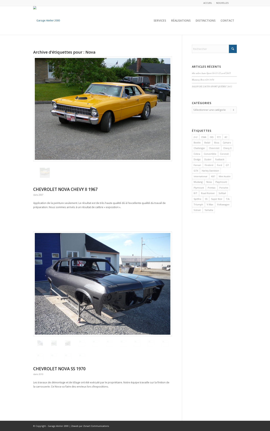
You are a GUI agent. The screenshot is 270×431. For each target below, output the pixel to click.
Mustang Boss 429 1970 (203, 79)
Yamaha (209, 209)
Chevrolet (214, 148)
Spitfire (197, 198)
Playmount (221, 181)
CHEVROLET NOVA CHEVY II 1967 (65, 189)
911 (219, 136)
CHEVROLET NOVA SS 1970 (59, 368)
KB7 (213, 176)
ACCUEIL (207, 2)
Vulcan (197, 209)
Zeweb (74, 425)
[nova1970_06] (40, 357)
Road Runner (208, 193)
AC (226, 136)
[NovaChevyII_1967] (102, 108)
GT (227, 165)
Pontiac (212, 187)
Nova (209, 181)
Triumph (198, 204)
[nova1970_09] (82, 357)
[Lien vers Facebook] (234, 3)
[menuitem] (207, 3)
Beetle (197, 142)
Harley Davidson (210, 170)
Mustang (198, 181)
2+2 (195, 136)
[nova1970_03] (137, 343)
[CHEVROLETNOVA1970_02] (68, 343)
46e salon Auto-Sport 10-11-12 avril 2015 (211, 73)
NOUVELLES (222, 2)
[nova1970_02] (123, 343)
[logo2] (46, 20)
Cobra (197, 153)
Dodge (197, 159)
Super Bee (216, 198)
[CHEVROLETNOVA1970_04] (102, 283)
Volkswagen (223, 204)
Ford (219, 165)
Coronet (224, 153)
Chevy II (227, 148)
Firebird (209, 165)
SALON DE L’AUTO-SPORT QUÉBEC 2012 (212, 86)
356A (203, 136)
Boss (216, 142)
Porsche (223, 187)
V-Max (210, 204)
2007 (41, 194)
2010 (41, 374)
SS (206, 198)
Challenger (199, 148)
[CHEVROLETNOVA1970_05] (96, 343)
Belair (207, 142)
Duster (207, 159)
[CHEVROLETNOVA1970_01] (54, 343)
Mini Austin (224, 176)
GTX (196, 170)
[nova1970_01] (109, 343)
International (200, 176)
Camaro (227, 142)
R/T (195, 193)
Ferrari (197, 165)
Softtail (222, 193)
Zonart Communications (96, 425)
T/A (227, 198)
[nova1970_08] (68, 357)
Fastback (219, 159)
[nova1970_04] (151, 343)
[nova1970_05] (165, 343)
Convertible (210, 153)
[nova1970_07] (54, 357)
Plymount (199, 187)
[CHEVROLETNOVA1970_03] (82, 343)
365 (211, 136)
